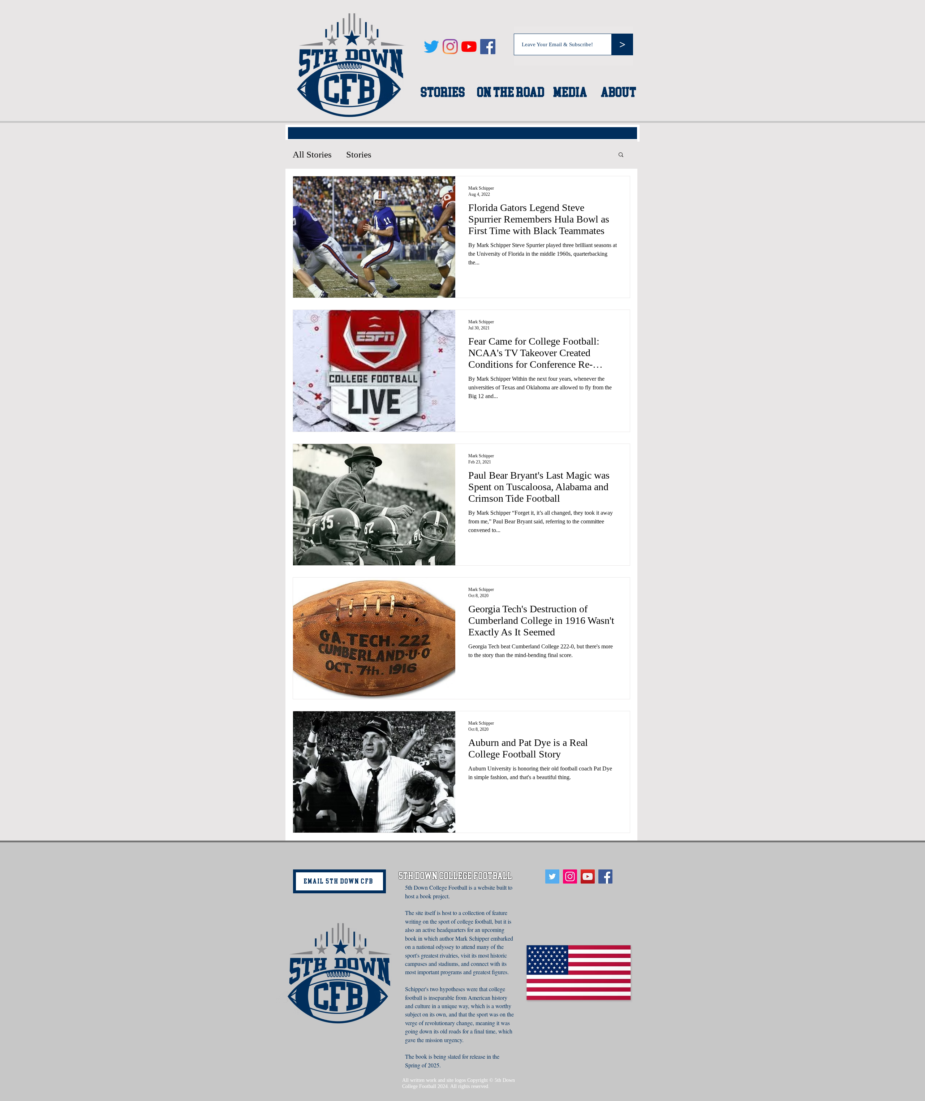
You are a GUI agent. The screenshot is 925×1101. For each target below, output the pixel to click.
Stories (358, 154)
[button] (621, 155)
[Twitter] (431, 46)
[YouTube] (469, 46)
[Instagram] (450, 46)
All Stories (312, 154)
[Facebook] (487, 46)
